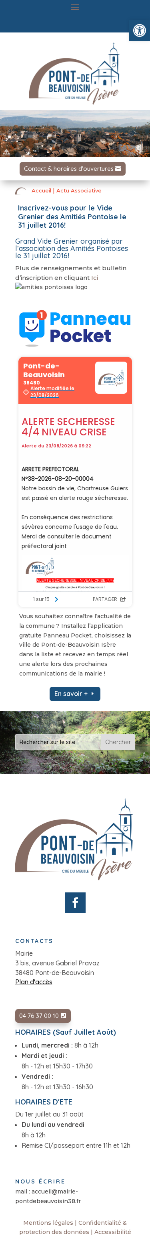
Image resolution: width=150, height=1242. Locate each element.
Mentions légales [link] (48, 1222)
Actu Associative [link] (79, 190)
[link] (139, 30)
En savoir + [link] (71, 694)
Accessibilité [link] (112, 1232)
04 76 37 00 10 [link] (39, 1015)
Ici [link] (94, 277)
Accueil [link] (41, 190)
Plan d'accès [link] (33, 982)
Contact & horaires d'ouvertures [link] (69, 168)
